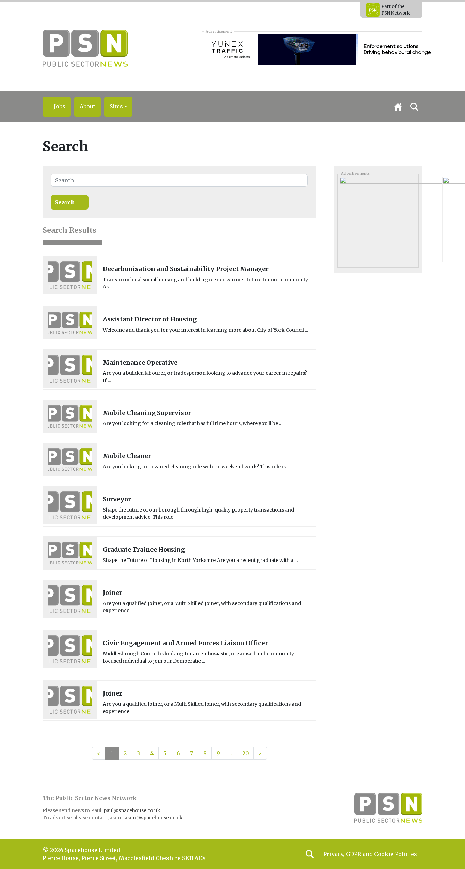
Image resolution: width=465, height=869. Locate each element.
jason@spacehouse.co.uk (153, 818)
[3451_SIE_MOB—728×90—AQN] (328, 49)
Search (65, 202)
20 (245, 753)
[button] (118, 107)
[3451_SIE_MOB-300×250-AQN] (391, 218)
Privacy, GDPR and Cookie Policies (370, 854)
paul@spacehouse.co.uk (132, 810)
